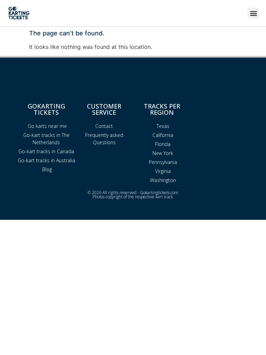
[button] (253, 13)
